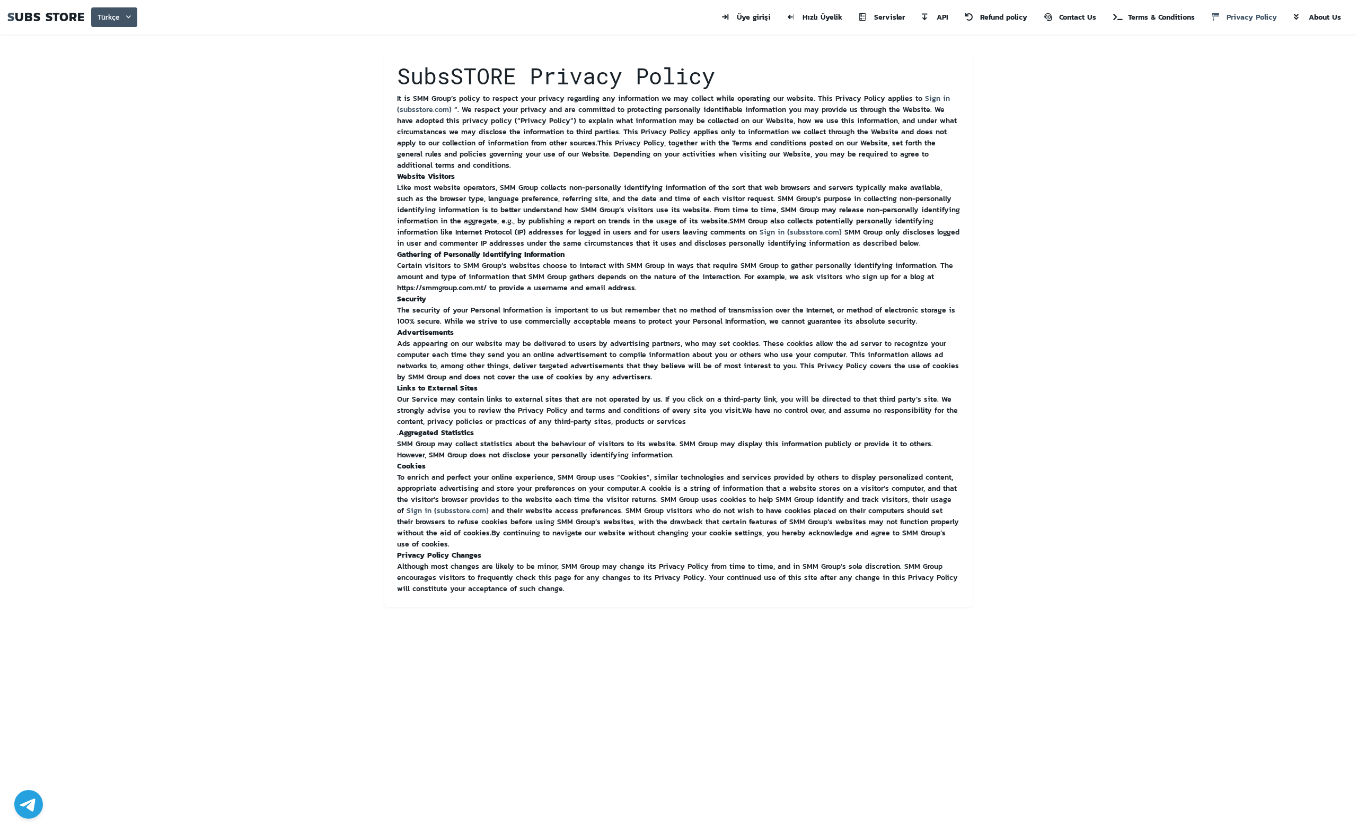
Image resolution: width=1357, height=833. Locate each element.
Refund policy (1003, 17)
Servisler (889, 17)
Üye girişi (754, 17)
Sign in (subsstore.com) (801, 232)
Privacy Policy (1252, 17)
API (942, 17)
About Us (1325, 17)
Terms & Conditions (1161, 17)
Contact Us (1077, 17)
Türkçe (109, 17)
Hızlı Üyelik (822, 17)
